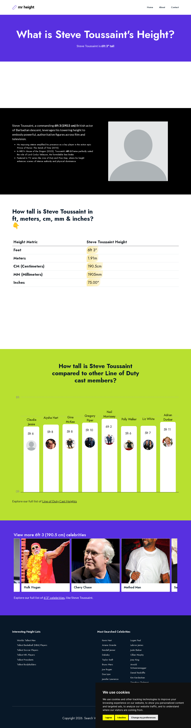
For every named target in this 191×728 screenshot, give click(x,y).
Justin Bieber (136, 650)
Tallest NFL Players (26, 654)
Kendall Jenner (108, 650)
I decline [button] (121, 717)
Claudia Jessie (31, 422)
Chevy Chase (83, 587)
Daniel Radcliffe (137, 672)
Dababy (106, 654)
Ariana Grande (109, 645)
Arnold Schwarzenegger (138, 666)
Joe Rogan (107, 669)
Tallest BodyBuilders (26, 664)
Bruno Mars (107, 664)
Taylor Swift (107, 659)
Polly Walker (129, 419)
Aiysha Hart (51, 418)
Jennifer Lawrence (110, 679)
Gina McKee (70, 419)
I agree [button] (108, 717)
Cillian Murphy (137, 654)
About (162, 7)
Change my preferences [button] (143, 717)
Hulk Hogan (32, 587)
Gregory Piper (90, 418)
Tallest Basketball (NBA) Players (32, 645)
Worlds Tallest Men (26, 640)
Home (150, 7)
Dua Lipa (106, 674)
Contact (175, 7)
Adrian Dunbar (167, 417)
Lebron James (136, 645)
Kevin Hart (107, 640)
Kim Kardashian (137, 677)
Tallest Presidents (25, 659)
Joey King (134, 659)
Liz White (148, 419)
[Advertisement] (95, 85)
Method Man (132, 587)
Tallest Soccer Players (27, 650)
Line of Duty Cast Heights (59, 501)
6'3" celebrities (54, 597)
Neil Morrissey (109, 414)
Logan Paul (135, 640)
